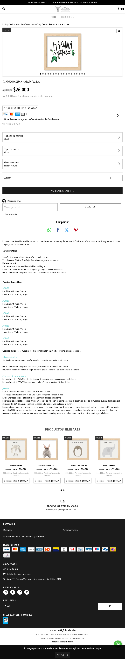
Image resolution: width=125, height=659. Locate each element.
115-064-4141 (13, 569)
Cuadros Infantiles (16, 24)
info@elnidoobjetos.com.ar (19, 574)
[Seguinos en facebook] (12, 592)
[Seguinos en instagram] (5, 592)
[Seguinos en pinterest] (26, 592)
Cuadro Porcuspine (78, 465)
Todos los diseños (32, 24)
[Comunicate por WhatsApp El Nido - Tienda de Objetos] (118, 644)
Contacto (7, 530)
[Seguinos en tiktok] (19, 592)
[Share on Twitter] (66, 230)
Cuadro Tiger (16, 465)
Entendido (62, 655)
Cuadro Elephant (109, 465)
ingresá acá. (80, 639)
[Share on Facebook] (58, 230)
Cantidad (6, 178)
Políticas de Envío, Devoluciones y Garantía (23, 536)
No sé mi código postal (9, 214)
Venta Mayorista (70, 530)
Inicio (4, 24)
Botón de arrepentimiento (62, 642)
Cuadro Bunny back (47, 465)
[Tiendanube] (62, 631)
